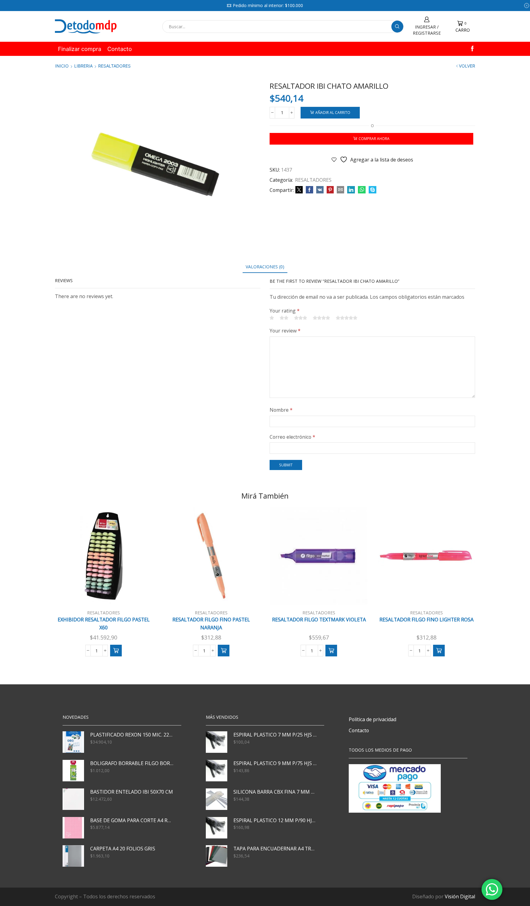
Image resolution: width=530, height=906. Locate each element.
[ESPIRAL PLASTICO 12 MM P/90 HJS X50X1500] (216, 827)
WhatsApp (381, 5)
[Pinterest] (330, 190)
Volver (467, 65)
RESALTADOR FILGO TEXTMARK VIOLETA (319, 619)
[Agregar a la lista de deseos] (139, 594)
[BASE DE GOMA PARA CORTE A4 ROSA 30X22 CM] (73, 827)
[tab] (265, 267)
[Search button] (397, 27)
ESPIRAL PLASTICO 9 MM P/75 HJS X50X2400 (275, 763)
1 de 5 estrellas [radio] (272, 317)
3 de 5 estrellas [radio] (300, 317)
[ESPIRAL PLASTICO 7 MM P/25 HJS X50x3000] (216, 742)
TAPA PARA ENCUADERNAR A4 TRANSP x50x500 (275, 848)
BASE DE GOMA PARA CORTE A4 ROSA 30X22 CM (132, 820)
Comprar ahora (374, 138)
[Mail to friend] (340, 190)
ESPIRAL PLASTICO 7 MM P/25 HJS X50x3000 (275, 734)
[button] (116, 650)
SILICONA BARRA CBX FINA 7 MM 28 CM (275, 791)
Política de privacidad (372, 719)
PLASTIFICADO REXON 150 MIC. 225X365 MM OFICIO (132, 734)
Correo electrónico (292, 437)
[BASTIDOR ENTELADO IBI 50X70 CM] (73, 799)
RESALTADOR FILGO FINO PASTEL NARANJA (211, 623)
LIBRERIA (83, 65)
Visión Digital (460, 896)
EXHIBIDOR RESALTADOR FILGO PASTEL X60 (104, 623)
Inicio (62, 65)
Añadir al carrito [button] (106, 594)
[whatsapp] (361, 190)
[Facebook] (472, 49)
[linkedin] (351, 190)
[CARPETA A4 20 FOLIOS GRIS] (73, 856)
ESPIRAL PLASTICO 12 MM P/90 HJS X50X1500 (275, 820)
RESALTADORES (114, 65)
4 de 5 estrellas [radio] (321, 317)
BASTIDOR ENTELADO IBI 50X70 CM (131, 791)
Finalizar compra (79, 48)
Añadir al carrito (332, 112)
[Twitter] (299, 190)
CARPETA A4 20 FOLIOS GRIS (122, 848)
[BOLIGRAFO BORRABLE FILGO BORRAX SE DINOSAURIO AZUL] (73, 770)
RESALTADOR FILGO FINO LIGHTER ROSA (426, 619)
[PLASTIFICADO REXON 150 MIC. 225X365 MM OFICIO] (73, 742)
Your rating (285, 310)
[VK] (320, 190)
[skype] (371, 190)
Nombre (281, 409)
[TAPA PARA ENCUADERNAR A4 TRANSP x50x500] (216, 856)
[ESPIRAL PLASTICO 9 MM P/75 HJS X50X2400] (216, 770)
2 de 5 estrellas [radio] (284, 317)
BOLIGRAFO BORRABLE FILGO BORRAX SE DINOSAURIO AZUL (132, 763)
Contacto (119, 48)
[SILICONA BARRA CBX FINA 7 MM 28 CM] (216, 799)
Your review (285, 330)
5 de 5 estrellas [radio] (346, 317)
